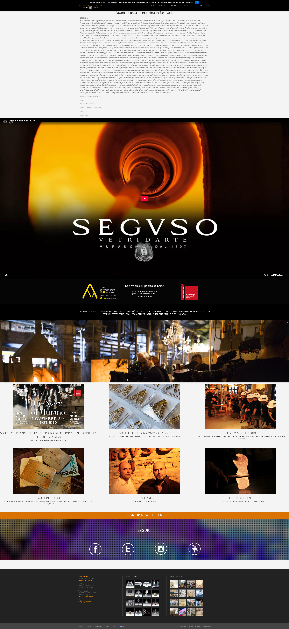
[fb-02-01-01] (95, 549)
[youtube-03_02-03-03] (194, 549)
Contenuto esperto (87, 104)
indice (149, 40)
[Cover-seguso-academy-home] (241, 406)
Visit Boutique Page (85, 596)
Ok (197, 2)
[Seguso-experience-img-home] (241, 471)
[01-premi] (144, 406)
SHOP (194, 6)
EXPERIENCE (174, 6)
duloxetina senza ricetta (193, 35)
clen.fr (82, 111)
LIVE (185, 6)
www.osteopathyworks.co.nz (90, 96)
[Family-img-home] (144, 471)
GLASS (161, 6)
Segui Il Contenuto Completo (90, 108)
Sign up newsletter (144, 515)
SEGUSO (151, 6)
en (203, 6)
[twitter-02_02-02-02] (128, 549)
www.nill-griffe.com (87, 115)
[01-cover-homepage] (48, 406)
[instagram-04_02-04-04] (161, 549)
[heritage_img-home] (48, 471)
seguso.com (97, 40)
